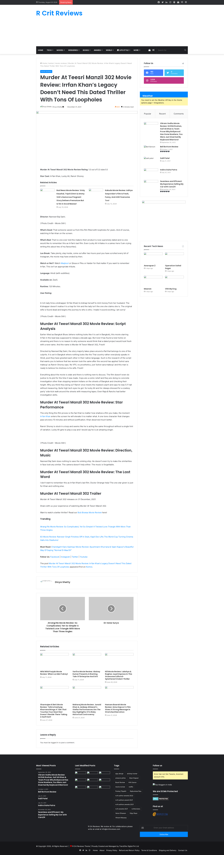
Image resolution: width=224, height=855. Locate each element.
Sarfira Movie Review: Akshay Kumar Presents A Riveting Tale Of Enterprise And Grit (86, 674)
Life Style (124, 50)
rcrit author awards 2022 (124, 796)
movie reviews (61, 63)
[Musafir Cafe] (80, 789)
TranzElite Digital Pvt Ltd (129, 846)
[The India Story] (92, 789)
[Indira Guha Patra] (151, 173)
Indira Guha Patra (168, 169)
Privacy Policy (111, 850)
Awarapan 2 (149, 265)
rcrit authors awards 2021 (124, 804)
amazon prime (120, 778)
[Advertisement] (138, 25)
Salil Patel (165, 158)
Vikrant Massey (121, 818)
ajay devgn (119, 774)
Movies (60, 50)
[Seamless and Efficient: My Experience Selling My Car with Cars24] (151, 185)
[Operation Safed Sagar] (174, 257)
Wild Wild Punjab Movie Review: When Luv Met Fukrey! (54, 672)
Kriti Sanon (132, 782)
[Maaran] (153, 281)
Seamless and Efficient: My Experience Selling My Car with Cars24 (171, 184)
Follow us (157, 765)
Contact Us (182, 850)
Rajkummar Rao (135, 791)
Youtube (84, 557)
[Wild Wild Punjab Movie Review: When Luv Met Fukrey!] (54, 661)
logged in (54, 743)
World (109, 50)
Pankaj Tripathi (120, 791)
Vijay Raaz (133, 813)
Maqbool (65, 263)
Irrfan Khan (45, 416)
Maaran (148, 289)
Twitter (75, 557)
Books (86, 50)
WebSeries (73, 50)
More (136, 50)
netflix (131, 787)
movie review (120, 787)
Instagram (65, 557)
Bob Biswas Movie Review (90, 512)
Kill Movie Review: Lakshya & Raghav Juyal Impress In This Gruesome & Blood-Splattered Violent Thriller (118, 675)
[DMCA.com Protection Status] (161, 800)
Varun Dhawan (120, 813)
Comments (179, 113)
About (102, 850)
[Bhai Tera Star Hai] (104, 782)
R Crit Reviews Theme (81, 846)
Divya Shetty (62, 582)
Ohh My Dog (171, 289)
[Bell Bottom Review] (151, 150)
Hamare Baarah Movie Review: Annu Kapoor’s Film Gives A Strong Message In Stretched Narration (118, 708)
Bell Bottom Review (169, 146)
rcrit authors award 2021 (124, 800)
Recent (162, 113)
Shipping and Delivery (167, 850)
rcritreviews (136, 809)
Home (40, 50)
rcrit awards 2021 (121, 809)
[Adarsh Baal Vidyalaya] (104, 789)
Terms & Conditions (149, 850)
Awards (97, 50)
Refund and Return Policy (129, 850)
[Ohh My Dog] (174, 281)
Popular (147, 113)
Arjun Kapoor (134, 778)
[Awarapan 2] (153, 257)
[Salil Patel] (151, 162)
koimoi (51, 63)
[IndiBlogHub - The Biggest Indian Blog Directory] (162, 785)
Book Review (120, 782)
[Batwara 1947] (80, 774)
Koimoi (89, 567)
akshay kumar (132, 774)
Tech (49, 50)
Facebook (54, 557)
